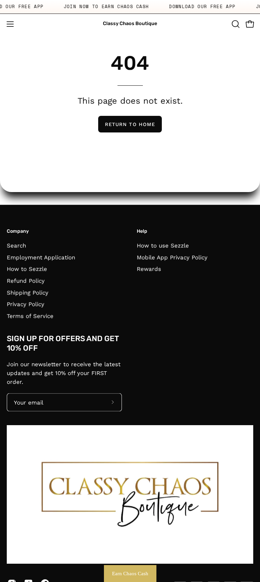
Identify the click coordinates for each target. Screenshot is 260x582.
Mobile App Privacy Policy (172, 257)
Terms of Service (30, 315)
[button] (235, 24)
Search (16, 245)
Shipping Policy (27, 292)
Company (18, 231)
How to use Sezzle (163, 245)
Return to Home (130, 124)
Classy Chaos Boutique (130, 23)
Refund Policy (26, 280)
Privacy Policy (25, 303)
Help (142, 231)
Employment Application (41, 257)
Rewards (149, 268)
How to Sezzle (27, 268)
